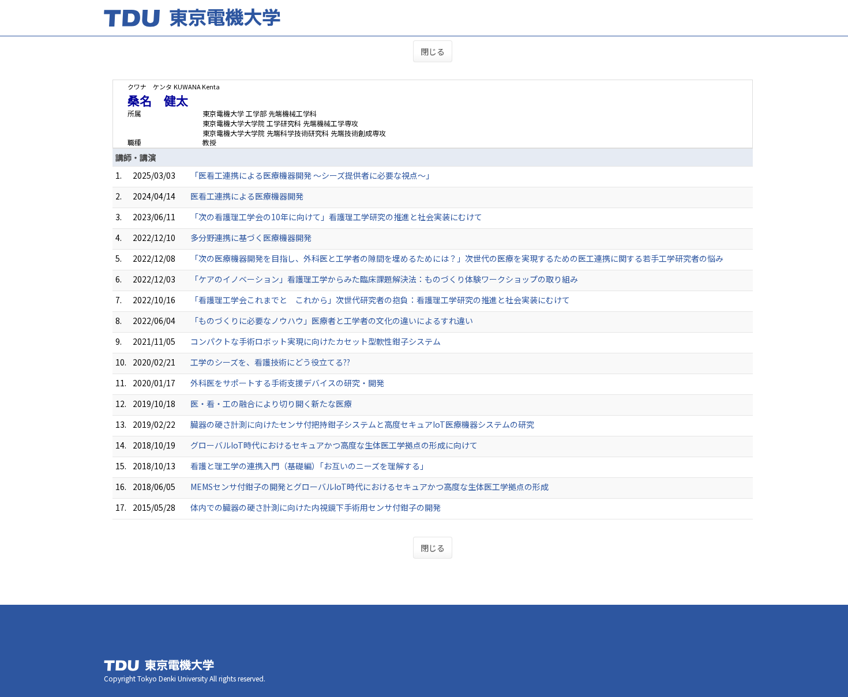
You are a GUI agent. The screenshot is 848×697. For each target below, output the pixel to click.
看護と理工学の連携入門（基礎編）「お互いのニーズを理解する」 (309, 466)
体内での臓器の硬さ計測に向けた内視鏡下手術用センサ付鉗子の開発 (315, 507)
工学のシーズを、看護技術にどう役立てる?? (270, 362)
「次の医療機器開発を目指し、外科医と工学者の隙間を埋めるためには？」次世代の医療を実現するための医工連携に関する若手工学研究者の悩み (456, 258)
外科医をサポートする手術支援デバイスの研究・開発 (287, 383)
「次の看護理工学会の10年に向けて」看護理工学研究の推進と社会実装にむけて (336, 217)
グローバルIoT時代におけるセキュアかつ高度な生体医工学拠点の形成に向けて (334, 445)
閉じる (433, 51)
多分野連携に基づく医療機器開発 (251, 237)
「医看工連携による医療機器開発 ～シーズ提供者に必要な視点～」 (312, 175)
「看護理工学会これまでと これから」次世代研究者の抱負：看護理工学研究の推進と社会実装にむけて (380, 300)
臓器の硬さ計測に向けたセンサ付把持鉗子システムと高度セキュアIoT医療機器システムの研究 (362, 424)
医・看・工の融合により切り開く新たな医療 (271, 403)
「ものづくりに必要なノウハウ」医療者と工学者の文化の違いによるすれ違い (331, 320)
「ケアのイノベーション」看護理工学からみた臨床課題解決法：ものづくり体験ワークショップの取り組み (384, 279)
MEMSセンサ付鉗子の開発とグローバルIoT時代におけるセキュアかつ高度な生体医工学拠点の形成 (369, 486)
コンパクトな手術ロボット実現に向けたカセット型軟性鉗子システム (315, 341)
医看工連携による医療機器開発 (246, 196)
